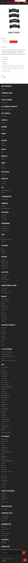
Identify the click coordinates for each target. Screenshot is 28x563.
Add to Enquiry (13, 41)
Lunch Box (3, 334)
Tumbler (3, 241)
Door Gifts (3, 520)
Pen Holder (4, 476)
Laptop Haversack (5, 395)
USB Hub (3, 321)
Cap (2, 248)
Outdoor (3, 250)
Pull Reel (3, 487)
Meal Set (3, 336)
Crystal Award (4, 102)
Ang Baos (3, 168)
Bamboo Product (5, 441)
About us (3, 527)
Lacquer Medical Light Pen (7, 461)
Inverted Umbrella (5, 208)
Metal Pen (3, 469)
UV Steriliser (4, 219)
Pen (2, 474)
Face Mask (3, 215)
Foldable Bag (4, 389)
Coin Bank (3, 181)
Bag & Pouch (4, 371)
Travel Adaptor (4, 502)
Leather (3, 143)
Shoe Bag (3, 415)
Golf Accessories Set (6, 239)
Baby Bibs (3, 89)
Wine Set (3, 159)
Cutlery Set (4, 327)
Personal (3, 123)
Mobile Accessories (5, 354)
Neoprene (3, 406)
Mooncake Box (4, 509)
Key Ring (3, 458)
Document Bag (4, 384)
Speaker (3, 129)
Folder (2, 454)
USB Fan (3, 252)
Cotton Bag (4, 380)
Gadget (3, 303)
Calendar (3, 445)
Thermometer (4, 199)
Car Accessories (4, 301)
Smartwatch (4, 319)
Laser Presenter (5, 305)
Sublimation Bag (5, 419)
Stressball (3, 484)
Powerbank (4, 226)
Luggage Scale (4, 498)
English (17, 0)
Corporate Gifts (4, 516)
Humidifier (3, 332)
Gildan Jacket (4, 263)
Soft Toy (3, 192)
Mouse (2, 312)
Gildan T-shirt (4, 268)
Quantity (3, 38)
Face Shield (3, 174)
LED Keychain (4, 308)
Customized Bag (5, 382)
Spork (2, 340)
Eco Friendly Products (6, 109)
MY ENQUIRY (25, 2)
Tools (2, 343)
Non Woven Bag (5, 408)
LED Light (3, 310)
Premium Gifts (4, 518)
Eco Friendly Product (6, 452)
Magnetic (3, 465)
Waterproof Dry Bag (6, 432)
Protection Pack (5, 279)
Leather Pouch (4, 397)
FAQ (2, 531)
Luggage (3, 402)
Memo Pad (3, 467)
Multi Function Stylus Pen (7, 471)
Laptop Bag (4, 393)
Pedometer (4, 316)
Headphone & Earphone (6, 352)
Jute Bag (3, 391)
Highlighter (4, 456)
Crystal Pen (4, 450)
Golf (2, 237)
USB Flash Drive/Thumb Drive (8, 360)
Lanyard (3, 463)
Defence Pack (4, 275)
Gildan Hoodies (4, 261)
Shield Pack (4, 281)
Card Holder (4, 448)
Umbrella (3, 206)
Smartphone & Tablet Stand (7, 356)
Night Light (4, 314)
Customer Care (4, 529)
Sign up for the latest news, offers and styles (11, 549)
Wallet (2, 430)
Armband (3, 369)
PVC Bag (3, 413)
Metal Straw (4, 338)
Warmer (3, 345)
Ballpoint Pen (4, 439)
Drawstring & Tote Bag (6, 387)
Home (2, 330)
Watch (2, 152)
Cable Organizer (5, 374)
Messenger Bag (4, 404)
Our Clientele (4, 535)
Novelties (3, 183)
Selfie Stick (4, 290)
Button (3, 443)
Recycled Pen (4, 480)
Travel (2, 423)
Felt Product (4, 116)
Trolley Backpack (5, 426)
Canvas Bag (4, 376)
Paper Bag (3, 410)
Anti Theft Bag (4, 367)
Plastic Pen (4, 478)
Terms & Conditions (6, 533)
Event (2, 165)
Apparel (3, 259)
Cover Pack (3, 277)
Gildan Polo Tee (5, 266)
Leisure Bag (4, 400)
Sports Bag (4, 417)
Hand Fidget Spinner (6, 190)
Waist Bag (3, 428)
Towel (2, 136)
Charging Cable (4, 95)
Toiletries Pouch (5, 421)
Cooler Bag (4, 378)
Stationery (3, 145)
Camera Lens (4, 288)
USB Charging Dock (5, 292)
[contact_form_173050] (25, 560)
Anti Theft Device (5, 299)
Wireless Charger (5, 228)
